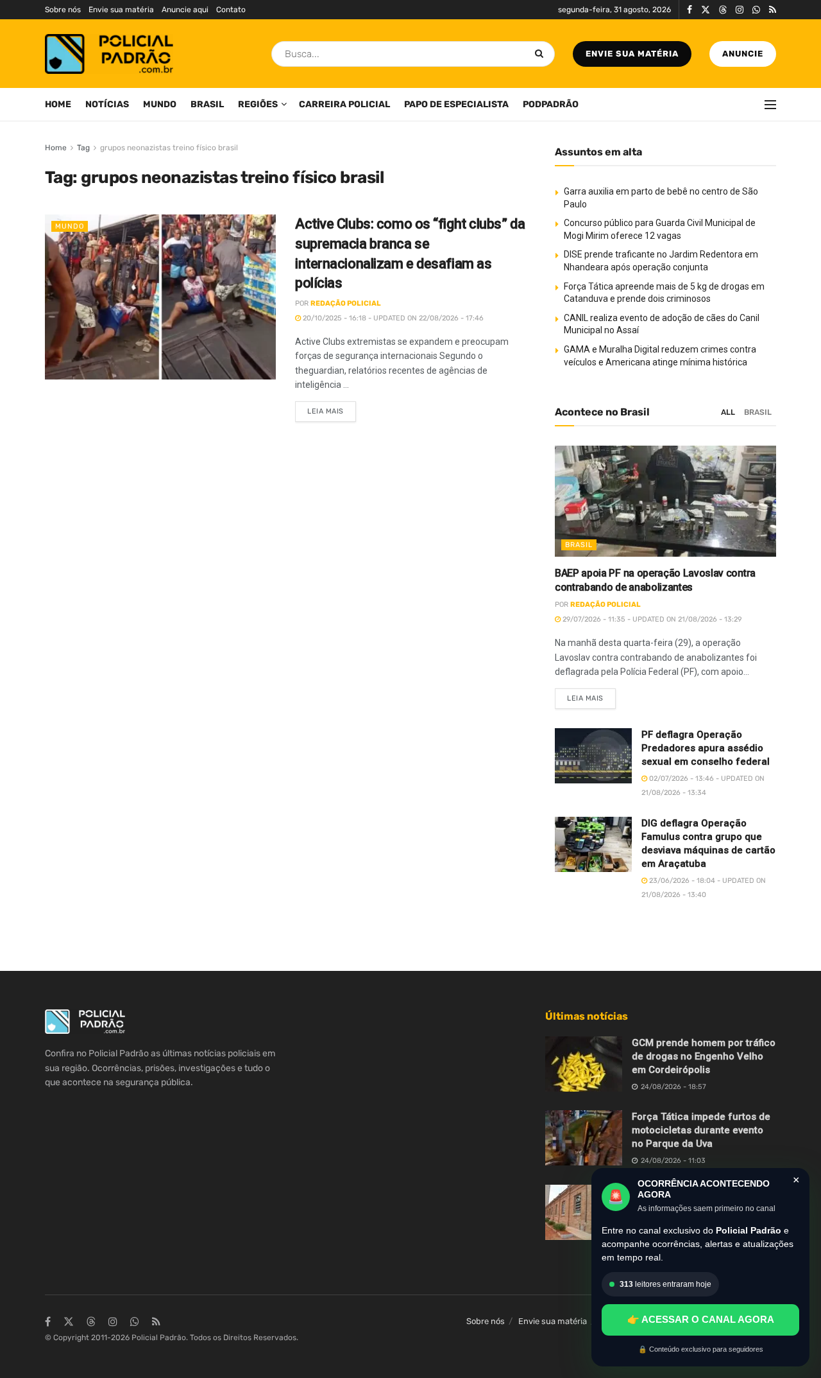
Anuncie (742, 53)
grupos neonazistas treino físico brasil (169, 147)
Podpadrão (551, 104)
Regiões (258, 104)
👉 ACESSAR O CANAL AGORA (700, 1319)
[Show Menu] (770, 104)
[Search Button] (542, 54)
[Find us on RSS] (772, 10)
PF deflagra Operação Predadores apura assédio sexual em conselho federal (705, 748)
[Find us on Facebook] (689, 10)
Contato (231, 9)
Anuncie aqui (185, 9)
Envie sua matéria (121, 9)
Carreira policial (344, 104)
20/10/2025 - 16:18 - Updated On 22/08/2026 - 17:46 (392, 318)
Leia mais (331, 408)
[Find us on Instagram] (739, 10)
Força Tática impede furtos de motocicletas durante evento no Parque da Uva (701, 1130)
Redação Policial (345, 303)
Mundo (159, 104)
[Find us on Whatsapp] (756, 10)
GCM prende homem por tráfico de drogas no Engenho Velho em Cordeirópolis (703, 1056)
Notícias (107, 104)
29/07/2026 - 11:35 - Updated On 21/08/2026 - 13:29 (651, 619)
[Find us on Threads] (723, 10)
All (728, 412)
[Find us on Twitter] (705, 10)
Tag (83, 147)
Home (58, 104)
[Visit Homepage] (109, 54)
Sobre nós (63, 9)
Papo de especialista (456, 104)
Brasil (207, 104)
